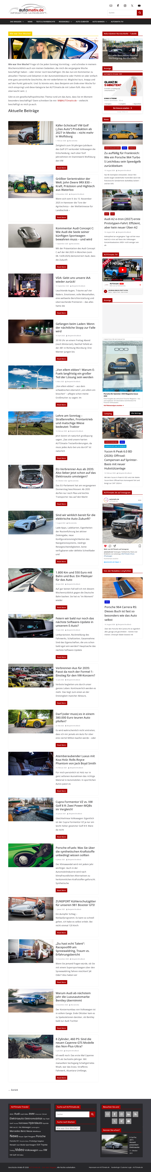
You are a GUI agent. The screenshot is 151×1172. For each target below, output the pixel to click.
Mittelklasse (37, 1131)
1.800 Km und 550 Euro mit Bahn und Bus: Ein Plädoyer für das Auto (74, 576)
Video (19, 1149)
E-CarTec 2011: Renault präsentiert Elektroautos (134, 1142)
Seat (18, 1145)
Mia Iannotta (73, 141)
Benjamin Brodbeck (77, 194)
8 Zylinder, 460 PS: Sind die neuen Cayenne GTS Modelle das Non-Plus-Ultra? (75, 1042)
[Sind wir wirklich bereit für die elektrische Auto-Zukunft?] (30, 522)
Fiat (44, 1119)
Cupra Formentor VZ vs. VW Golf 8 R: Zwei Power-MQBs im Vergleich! (74, 805)
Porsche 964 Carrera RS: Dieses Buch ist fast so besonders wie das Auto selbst (121, 613)
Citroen (44, 1114)
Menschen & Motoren (112, 148)
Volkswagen (31, 1150)
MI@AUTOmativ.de (67, 100)
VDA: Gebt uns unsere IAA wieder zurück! (73, 279)
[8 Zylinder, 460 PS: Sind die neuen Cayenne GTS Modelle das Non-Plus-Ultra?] (30, 1046)
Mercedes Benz (18, 1131)
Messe (29, 1131)
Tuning (12, 1150)
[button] (22, 21)
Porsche (132, 148)
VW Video (20, 1155)
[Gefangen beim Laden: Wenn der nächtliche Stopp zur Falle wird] (30, 331)
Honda (16, 1123)
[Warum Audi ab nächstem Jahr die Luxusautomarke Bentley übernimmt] (30, 1001)
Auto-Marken (98, 21)
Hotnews (23, 1123)
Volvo (41, 1150)
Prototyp (33, 1141)
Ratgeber (41, 1141)
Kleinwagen (26, 1127)
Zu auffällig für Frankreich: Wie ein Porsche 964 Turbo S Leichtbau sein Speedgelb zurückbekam (122, 159)
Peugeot (31, 1136)
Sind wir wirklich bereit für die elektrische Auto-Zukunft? (75, 516)
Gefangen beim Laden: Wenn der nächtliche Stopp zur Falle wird (75, 327)
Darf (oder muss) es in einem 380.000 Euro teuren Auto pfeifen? (75, 717)
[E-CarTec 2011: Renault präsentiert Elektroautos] (115, 1145)
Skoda (22, 1145)
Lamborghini (35, 1127)
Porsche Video (24, 1141)
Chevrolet (38, 1114)
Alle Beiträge (136, 413)
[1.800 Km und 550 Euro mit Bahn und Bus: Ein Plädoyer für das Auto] (30, 580)
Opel (26, 1136)
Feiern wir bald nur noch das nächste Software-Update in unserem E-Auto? (75, 621)
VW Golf (13, 1155)
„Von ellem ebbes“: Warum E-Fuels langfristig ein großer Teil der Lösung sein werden (75, 373)
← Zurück (13, 1089)
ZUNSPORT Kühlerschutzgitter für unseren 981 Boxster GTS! (76, 903)
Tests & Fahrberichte (45, 21)
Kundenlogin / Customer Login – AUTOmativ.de (127, 1167)
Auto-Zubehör (82, 21)
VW (45, 1150)
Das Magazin (15, 21)
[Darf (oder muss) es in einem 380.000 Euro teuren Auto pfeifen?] (30, 721)
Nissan (21, 1137)
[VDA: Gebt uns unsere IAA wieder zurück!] (30, 285)
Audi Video (24, 1114)
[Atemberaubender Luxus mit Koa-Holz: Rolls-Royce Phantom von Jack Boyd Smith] (30, 763)
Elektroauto (17, 1118)
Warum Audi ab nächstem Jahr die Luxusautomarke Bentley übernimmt (73, 996)
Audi (106, 214)
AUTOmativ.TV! (117, 21)
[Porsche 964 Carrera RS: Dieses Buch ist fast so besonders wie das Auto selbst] (122, 587)
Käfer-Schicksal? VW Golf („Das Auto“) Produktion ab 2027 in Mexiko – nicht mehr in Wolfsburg (75, 130)
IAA (11, 1127)
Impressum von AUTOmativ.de (99, 1167)
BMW (32, 1113)
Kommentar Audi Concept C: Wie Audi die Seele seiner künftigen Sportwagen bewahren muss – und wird (75, 233)
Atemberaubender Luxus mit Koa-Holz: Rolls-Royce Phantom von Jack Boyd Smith (76, 759)
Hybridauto (35, 1123)
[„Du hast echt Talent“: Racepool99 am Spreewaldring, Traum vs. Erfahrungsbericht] (30, 951)
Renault (13, 1145)
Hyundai (45, 1123)
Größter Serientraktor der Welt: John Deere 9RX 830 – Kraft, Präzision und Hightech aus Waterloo (75, 184)
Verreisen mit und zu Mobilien (115, 446)
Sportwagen (31, 1145)
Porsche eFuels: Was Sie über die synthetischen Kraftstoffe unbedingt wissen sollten (75, 851)
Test (112, 214)
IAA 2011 (15, 1127)
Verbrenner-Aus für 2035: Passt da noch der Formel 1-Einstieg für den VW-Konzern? (75, 671)
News (30, 21)
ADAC (12, 1114)
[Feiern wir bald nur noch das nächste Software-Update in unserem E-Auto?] (30, 626)
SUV (38, 1144)
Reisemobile (64, 21)
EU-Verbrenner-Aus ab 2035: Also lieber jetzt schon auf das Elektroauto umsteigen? (76, 472)
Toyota (44, 1144)
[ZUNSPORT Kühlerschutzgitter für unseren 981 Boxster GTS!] (30, 909)
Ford (47, 1119)
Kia (20, 1127)
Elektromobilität (33, 1118)
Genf (11, 1123)
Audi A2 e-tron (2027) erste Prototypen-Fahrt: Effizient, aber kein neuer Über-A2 (122, 223)
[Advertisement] (122, 319)
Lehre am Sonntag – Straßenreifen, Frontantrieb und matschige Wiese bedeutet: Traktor (74, 421)
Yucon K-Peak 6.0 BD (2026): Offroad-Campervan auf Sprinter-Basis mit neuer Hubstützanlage (120, 459)
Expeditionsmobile (111, 442)
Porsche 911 (14, 1141)
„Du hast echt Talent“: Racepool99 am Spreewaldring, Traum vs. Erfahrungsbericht (73, 949)
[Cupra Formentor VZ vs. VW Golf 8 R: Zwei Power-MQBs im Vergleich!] (30, 809)
